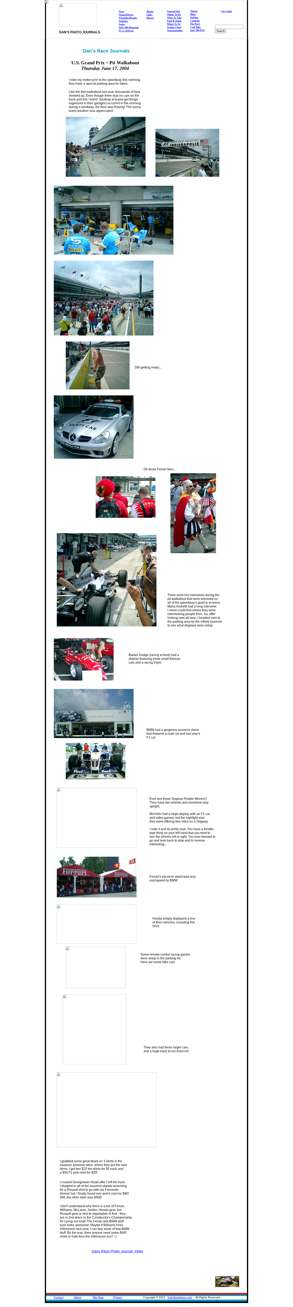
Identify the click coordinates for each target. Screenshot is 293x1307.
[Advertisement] (225, 246)
